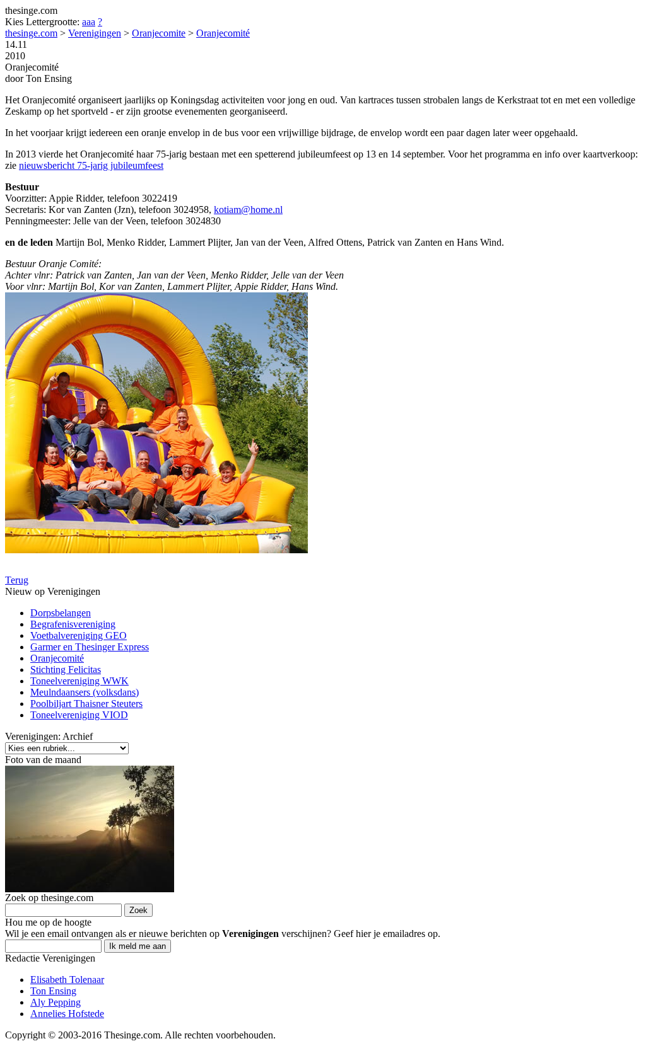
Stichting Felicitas (65, 669)
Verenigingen (94, 33)
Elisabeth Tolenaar (67, 979)
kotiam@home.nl (248, 209)
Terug (16, 580)
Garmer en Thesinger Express (89, 646)
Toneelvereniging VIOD (79, 715)
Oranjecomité (223, 33)
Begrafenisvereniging (72, 624)
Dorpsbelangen (60, 612)
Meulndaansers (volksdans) (84, 692)
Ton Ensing (53, 991)
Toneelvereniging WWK (79, 680)
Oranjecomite (158, 33)
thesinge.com (31, 33)
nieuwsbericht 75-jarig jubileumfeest (91, 165)
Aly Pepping (55, 1002)
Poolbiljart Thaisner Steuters (86, 703)
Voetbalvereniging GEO (78, 635)
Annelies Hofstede (67, 1013)
